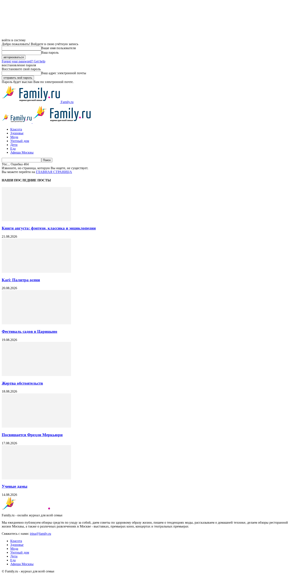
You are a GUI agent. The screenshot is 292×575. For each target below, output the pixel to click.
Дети (14, 145)
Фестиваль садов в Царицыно (29, 331)
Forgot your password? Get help (23, 61)
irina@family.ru (40, 533)
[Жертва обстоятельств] (36, 375)
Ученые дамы (14, 486)
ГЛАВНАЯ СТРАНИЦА (54, 172)
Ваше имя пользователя (58, 48)
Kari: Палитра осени (21, 280)
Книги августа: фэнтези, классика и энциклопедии (49, 228)
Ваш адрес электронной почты (63, 73)
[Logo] (17, 122)
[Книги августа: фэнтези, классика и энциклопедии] (36, 220)
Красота (16, 129)
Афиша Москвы (22, 152)
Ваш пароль (50, 52)
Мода (14, 137)
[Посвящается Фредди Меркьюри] (36, 426)
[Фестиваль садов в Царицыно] (36, 323)
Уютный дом (19, 141)
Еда (13, 148)
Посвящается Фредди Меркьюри (32, 435)
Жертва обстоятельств (22, 383)
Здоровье (17, 133)
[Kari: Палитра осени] (36, 271)
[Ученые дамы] (36, 478)
